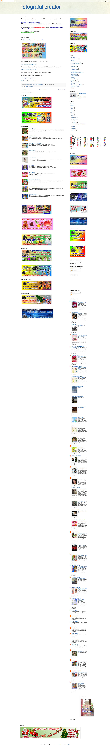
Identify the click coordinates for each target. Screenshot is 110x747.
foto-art (73, 650)
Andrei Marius (75, 610)
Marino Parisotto (74, 75)
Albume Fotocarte (74, 58)
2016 (72, 103)
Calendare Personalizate (76, 63)
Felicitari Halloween (33, 136)
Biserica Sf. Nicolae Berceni (78, 346)
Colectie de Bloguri (76, 577)
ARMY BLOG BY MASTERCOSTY (79, 406)
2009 (72, 115)
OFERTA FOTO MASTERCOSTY (78, 519)
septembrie (74, 119)
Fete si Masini (74, 66)
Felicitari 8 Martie (32, 150)
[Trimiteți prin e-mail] (47, 84)
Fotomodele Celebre (75, 71)
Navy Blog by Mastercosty (77, 386)
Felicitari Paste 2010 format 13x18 (35, 187)
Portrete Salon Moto (75, 81)
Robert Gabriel (75, 621)
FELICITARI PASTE (75, 355)
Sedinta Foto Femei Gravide (76, 84)
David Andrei (74, 628)
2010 (72, 114)
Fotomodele (74, 416)
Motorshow (74, 324)
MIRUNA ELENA (75, 644)
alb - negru (73, 57)
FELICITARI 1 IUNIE (76, 565)
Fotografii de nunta (75, 532)
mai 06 (74, 122)
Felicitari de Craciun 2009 (34, 194)
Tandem (79, 397)
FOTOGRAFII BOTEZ (76, 587)
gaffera (60, 744)
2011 (72, 112)
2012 (72, 110)
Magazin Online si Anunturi (77, 376)
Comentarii (74, 270)
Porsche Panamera (81, 578)
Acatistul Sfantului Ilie (75, 347)
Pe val (79, 387)
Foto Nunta (74, 466)
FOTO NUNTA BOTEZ (76, 455)
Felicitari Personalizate (29, 86)
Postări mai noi (25, 89)
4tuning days (74, 435)
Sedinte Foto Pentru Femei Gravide (36, 157)
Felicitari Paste (32, 172)
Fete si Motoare (74, 68)
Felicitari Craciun (32, 128)
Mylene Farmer (74, 78)
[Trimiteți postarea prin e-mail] (45, 84)
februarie (74, 130)
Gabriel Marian (75, 616)
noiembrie (74, 117)
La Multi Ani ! (74, 660)
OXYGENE (74, 544)
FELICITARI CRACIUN (76, 671)
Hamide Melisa (75, 312)
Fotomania (74, 301)
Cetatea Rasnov (81, 651)
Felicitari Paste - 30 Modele (34, 179)
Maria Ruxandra (75, 633)
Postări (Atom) (30, 92)
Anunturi (73, 60)
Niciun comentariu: (39, 84)
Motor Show (80, 479)
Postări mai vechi (61, 89)
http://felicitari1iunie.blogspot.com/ (28, 64)
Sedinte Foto (74, 334)
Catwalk (73, 426)
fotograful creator (41, 7)
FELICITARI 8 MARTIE (76, 554)
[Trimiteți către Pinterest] (53, 84)
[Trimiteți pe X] (50, 84)
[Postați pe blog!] (49, 84)
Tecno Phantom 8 (81, 313)
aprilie (73, 126)
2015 (72, 105)
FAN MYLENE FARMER (76, 509)
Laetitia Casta (74, 74)
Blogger (67, 744)
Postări (73, 268)
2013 (72, 108)
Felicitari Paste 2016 (81, 377)
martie (73, 128)
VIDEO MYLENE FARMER (77, 500)
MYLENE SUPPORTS (76, 487)
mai (73, 120)
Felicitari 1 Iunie (32, 165)
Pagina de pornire (43, 89)
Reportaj (73, 83)
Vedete (72, 87)
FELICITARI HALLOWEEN (77, 682)
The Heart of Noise (81, 545)
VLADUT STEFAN (75, 639)
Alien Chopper (80, 325)
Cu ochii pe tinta (81, 407)
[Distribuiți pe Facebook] (52, 84)
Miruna (72, 77)
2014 (72, 107)
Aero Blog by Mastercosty (77, 396)
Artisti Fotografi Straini (75, 62)
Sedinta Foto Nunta (75, 86)
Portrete (72, 80)
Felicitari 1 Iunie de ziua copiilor (32, 40)
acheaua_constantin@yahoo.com (28, 69)
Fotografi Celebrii (74, 69)
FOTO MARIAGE (75, 445)
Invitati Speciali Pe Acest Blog (77, 72)
